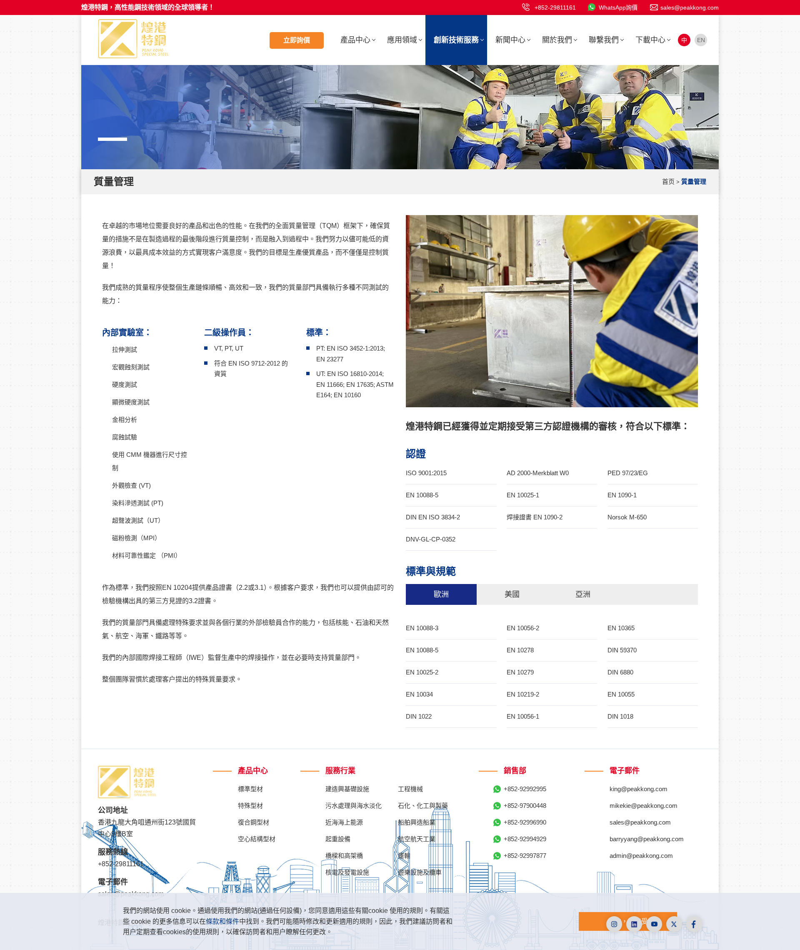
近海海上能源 (344, 822)
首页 (668, 181)
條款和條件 (222, 921)
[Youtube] (654, 924)
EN (701, 40)
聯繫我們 (604, 40)
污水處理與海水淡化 (353, 805)
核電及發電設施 (347, 872)
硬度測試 (124, 384)
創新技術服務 (456, 40)
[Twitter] (674, 924)
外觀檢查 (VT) (131, 485)
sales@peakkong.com (689, 7)
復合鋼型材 (253, 822)
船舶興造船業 (416, 822)
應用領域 (402, 40)
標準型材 (250, 788)
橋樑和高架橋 (344, 855)
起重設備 (337, 838)
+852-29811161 (555, 7)
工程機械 (410, 788)
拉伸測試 (124, 349)
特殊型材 (250, 805)
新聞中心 (510, 40)
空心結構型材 (256, 838)
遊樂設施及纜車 (420, 872)
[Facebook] (694, 924)
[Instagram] (614, 924)
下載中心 (650, 40)
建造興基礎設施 (347, 788)
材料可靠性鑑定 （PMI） (146, 555)
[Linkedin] (634, 924)
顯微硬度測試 (131, 402)
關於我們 (557, 40)
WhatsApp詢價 (618, 7)
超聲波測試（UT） (138, 520)
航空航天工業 (416, 838)
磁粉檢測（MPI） (136, 537)
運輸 (404, 855)
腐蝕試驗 (124, 437)
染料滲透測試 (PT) (137, 502)
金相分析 (124, 419)
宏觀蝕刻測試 (131, 367)
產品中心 (355, 40)
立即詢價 (296, 40)
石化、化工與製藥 (423, 805)
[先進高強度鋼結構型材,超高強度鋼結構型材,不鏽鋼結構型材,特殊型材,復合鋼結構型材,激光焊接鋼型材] (133, 38)
